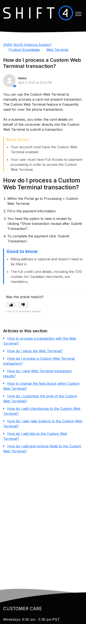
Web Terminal (57, 50)
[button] (78, 14)
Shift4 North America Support (27, 45)
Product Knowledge (24, 50)
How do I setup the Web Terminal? (35, 351)
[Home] (38, 13)
